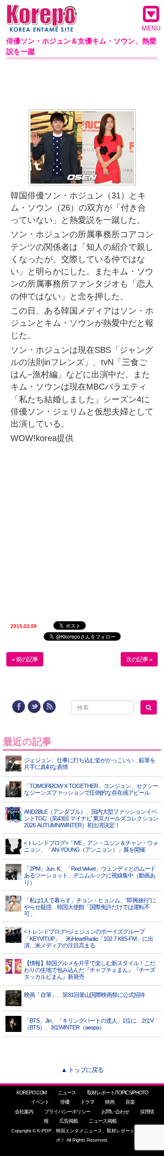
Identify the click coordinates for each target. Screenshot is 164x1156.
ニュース (67, 1093)
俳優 (64, 1102)
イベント (40, 1102)
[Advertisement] (82, 83)
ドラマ (87, 1102)
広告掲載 (68, 1121)
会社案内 (24, 1112)
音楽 (130, 1102)
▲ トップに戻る (82, 1069)
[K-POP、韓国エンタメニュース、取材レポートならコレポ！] (41, 12)
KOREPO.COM (31, 1093)
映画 (109, 1102)
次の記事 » (139, 659)
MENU (151, 28)
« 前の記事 (25, 659)
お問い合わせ (115, 1112)
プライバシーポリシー (67, 1112)
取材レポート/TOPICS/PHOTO (117, 1093)
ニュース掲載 (102, 1121)
